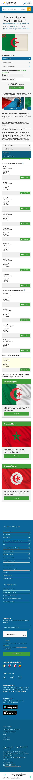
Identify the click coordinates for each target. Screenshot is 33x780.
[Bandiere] (4, 665)
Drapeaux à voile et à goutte (10, 569)
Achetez (16, 414)
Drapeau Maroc (10, 424)
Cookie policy (6, 739)
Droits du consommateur (9, 732)
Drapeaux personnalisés (9, 561)
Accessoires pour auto (8, 601)
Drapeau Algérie (10, 382)
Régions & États (7, 537)
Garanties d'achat (7, 726)
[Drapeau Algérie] (16, 394)
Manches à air (6, 572)
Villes (4, 544)
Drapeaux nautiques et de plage (11, 548)
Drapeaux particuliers (8, 558)
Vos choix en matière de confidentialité (18, 774)
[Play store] (16, 707)
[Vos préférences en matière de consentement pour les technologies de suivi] (30, 777)
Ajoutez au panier (17, 88)
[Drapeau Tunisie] (16, 478)
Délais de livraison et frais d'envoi (11, 729)
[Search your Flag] (29, 9)
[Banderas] (19, 665)
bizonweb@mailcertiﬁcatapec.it (13, 766)
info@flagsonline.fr (10, 764)
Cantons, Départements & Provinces (12, 541)
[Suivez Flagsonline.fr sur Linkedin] (12, 677)
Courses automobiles (8, 551)
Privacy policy (6, 737)
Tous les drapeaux (7, 531)
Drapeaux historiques (8, 554)
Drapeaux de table (7, 578)
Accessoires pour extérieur (9, 595)
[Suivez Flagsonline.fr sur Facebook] (19, 677)
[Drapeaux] (14, 665)
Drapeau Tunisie (10, 466)
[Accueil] (9, 3)
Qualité (4, 734)
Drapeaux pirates (7, 575)
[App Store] (16, 713)
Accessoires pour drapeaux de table (12, 598)
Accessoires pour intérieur (9, 592)
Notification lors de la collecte (11, 778)
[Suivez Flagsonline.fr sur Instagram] (4, 677)
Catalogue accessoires (9, 584)
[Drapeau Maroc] (16, 436)
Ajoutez (25, 177)
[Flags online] (9, 665)
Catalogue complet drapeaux (11, 527)
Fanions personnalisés (8, 566)
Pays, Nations (6, 534)
